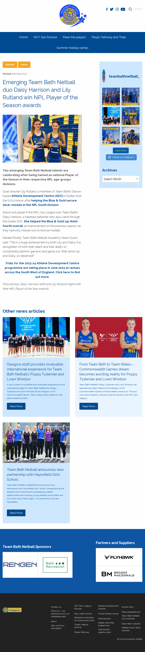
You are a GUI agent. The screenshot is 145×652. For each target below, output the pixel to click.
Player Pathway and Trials (109, 37)
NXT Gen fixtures (45, 37)
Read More (16, 406)
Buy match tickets (83, 613)
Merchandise (104, 618)
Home (23, 37)
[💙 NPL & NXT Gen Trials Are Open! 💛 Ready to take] (131, 136)
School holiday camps (108, 613)
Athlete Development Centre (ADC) (37, 196)
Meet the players (74, 37)
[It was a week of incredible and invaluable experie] (111, 116)
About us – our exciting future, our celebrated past (60, 614)
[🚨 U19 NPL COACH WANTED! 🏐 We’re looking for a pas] (131, 97)
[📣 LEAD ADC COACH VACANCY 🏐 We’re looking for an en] (111, 97)
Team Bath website (131, 623)
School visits (127, 607)
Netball (10, 64)
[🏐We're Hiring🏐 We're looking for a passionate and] (111, 136)
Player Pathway (81, 632)
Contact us (56, 607)
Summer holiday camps (72, 47)
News (24, 64)
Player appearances (131, 612)
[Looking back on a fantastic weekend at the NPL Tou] (131, 116)
